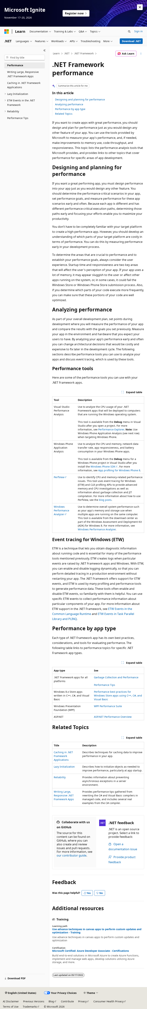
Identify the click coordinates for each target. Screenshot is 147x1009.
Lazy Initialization (64, 766)
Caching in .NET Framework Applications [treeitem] (23, 85)
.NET (67, 53)
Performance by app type (70, 109)
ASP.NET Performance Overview (113, 716)
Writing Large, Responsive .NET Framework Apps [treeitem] (23, 74)
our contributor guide (71, 855)
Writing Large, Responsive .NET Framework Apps (64, 795)
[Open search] (129, 31)
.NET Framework (84, 53)
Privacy (82, 1001)
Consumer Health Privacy (108, 1001)
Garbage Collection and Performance (116, 677)
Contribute (67, 1001)
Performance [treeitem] (15, 65)
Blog (51, 1001)
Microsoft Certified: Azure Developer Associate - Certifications (90, 950)
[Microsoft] (6, 31)
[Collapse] (44, 50)
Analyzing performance (69, 104)
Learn (56, 53)
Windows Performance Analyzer (61, 510)
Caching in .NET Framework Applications (63, 755)
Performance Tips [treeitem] (17, 118)
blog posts (105, 500)
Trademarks (30, 1006)
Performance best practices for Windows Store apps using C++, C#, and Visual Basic (118, 695)
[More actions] (141, 54)
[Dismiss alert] (140, 7)
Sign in (138, 31)
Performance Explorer (111, 429)
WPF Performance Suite (108, 706)
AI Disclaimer (11, 1001)
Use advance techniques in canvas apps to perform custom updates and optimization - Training (96, 931)
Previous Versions (33, 1001)
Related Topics (63, 113)
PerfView (59, 477)
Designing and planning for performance (80, 99)
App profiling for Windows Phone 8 (119, 470)
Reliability (60, 777)
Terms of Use (10, 1006)
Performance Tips (104, 685)
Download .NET (131, 41)
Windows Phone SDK (103, 466)
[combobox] (24, 57)
